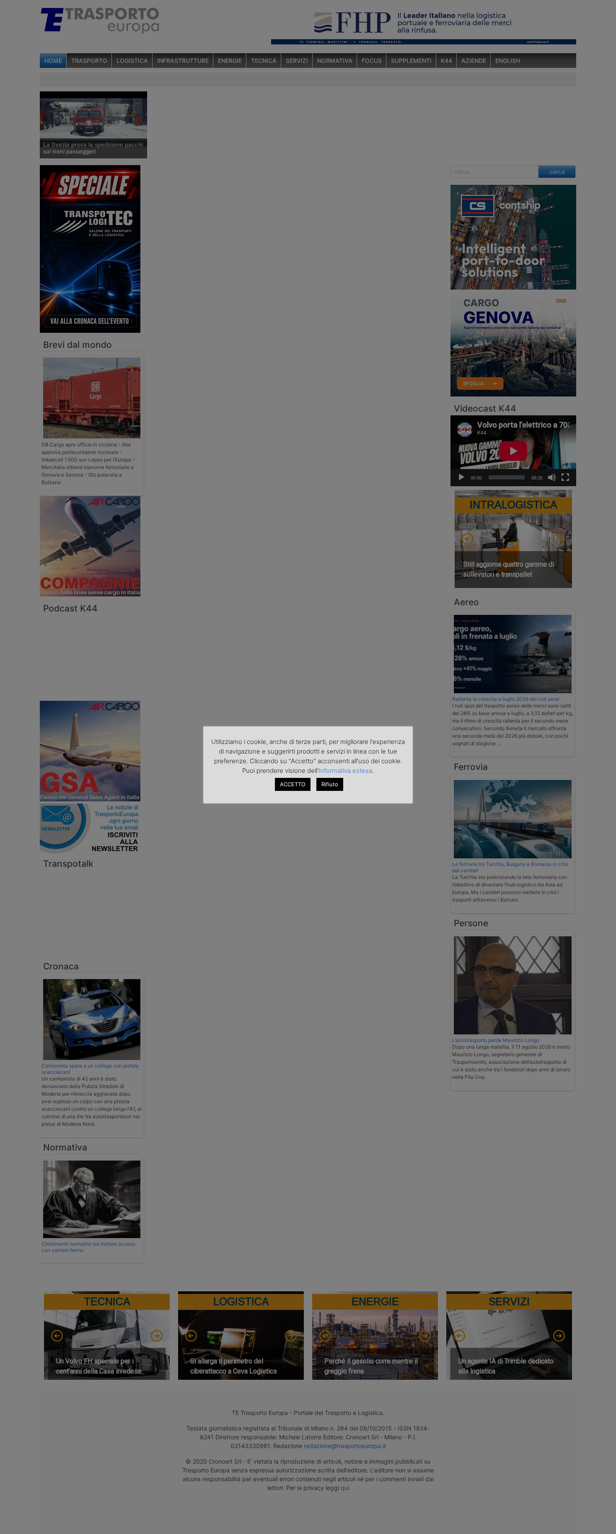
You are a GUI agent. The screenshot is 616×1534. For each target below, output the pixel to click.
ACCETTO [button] (292, 784)
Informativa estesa (345, 771)
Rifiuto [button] (329, 784)
